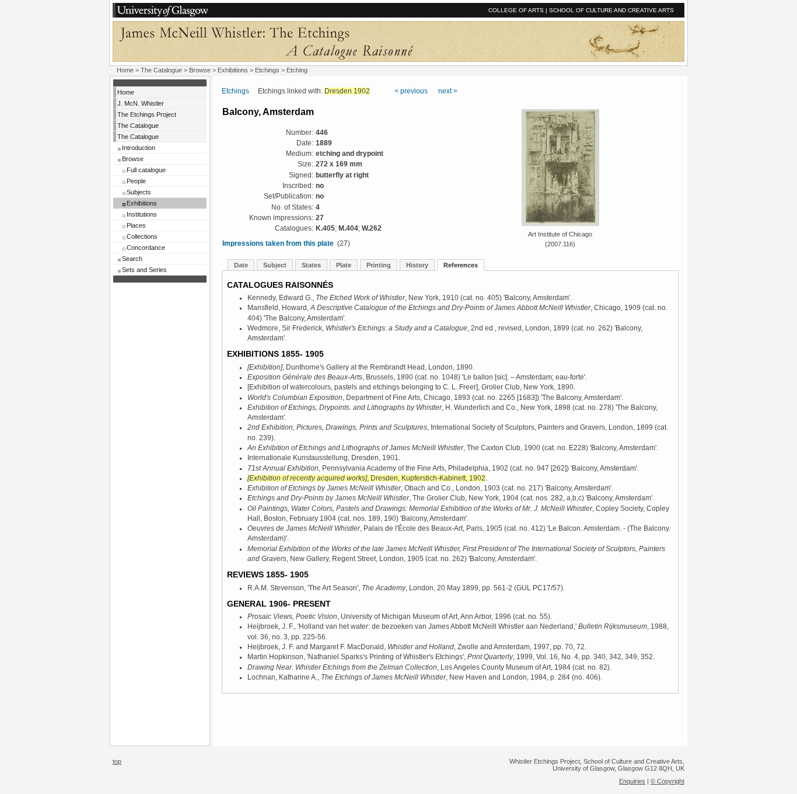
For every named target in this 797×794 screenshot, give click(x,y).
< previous (411, 91)
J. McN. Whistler (140, 103)
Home (125, 70)
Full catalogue (146, 169)
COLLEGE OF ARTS (516, 10)
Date (241, 265)
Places (136, 225)
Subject (274, 265)
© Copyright (667, 781)
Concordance (146, 247)
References (460, 265)
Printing (378, 265)
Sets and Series (144, 269)
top (117, 761)
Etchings (267, 70)
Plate (343, 265)
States (311, 265)
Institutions (142, 214)
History (417, 265)
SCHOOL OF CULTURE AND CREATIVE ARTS (611, 10)
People (136, 180)
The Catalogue (161, 70)
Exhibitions (233, 70)
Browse (200, 70)
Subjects (139, 192)
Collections (142, 236)
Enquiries (632, 781)
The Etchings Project (146, 114)
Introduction (138, 147)
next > (447, 91)
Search (132, 258)
